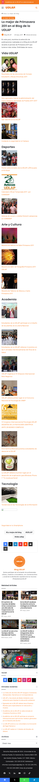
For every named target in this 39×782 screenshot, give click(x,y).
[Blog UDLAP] (10, 7)
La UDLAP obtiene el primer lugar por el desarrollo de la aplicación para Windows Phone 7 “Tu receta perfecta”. (19, 475)
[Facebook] (5, 544)
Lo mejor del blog (13, 13)
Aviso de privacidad (26, 768)
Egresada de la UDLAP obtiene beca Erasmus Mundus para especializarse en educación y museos (18, 706)
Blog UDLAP (8, 35)
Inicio (5, 13)
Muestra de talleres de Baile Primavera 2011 (18, 245)
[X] (10, 544)
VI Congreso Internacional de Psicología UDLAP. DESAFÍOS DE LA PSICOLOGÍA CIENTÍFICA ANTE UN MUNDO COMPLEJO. (19, 424)
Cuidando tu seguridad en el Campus (15, 141)
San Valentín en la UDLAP (11, 120)
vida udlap (20, 537)
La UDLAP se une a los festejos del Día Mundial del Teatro (10, 633)
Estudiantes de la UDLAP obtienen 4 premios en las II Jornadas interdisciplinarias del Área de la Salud (19, 349)
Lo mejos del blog (14, 532)
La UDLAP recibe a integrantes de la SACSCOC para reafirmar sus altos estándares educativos (27, 636)
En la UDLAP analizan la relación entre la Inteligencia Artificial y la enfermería (28, 605)
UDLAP (29, 532)
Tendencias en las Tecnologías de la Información (19, 505)
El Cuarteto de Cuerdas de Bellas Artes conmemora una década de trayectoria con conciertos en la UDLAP (8, 608)
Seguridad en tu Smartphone (12, 525)
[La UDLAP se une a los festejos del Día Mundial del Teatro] (10, 624)
